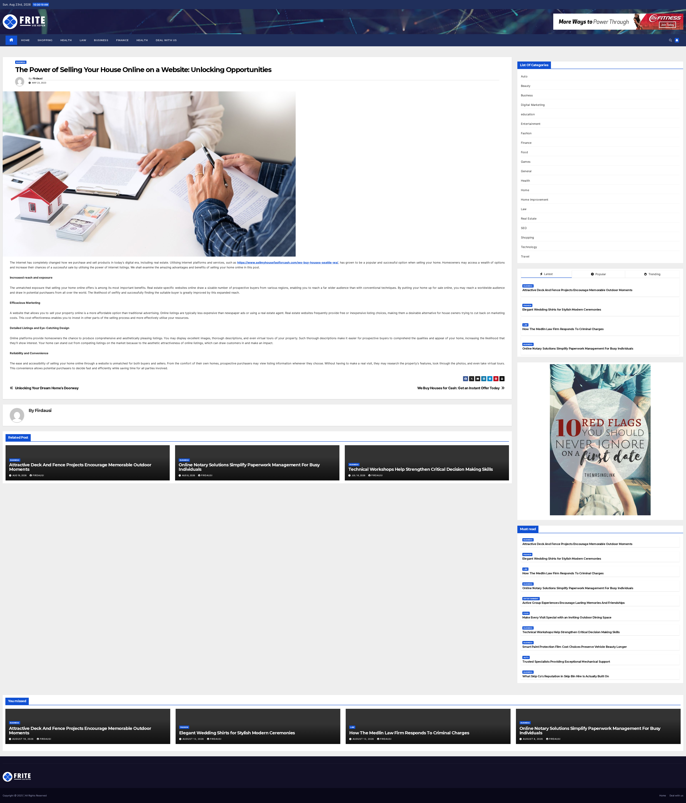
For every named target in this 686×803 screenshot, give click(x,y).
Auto (524, 76)
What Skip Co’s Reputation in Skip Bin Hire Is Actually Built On (565, 676)
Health (66, 40)
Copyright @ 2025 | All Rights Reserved (25, 795)
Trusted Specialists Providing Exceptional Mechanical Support (566, 661)
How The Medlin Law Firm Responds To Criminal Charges (562, 329)
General (526, 171)
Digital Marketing (533, 105)
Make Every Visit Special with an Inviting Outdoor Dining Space (566, 617)
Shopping (45, 40)
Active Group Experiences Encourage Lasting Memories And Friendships (573, 603)
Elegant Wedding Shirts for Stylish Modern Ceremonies (561, 309)
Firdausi (37, 78)
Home (25, 40)
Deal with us (166, 40)
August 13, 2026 (194, 739)
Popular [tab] (600, 274)
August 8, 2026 (533, 739)
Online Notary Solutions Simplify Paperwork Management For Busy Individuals (249, 467)
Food (524, 152)
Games (525, 161)
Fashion (526, 133)
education (528, 114)
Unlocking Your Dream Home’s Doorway (47, 388)
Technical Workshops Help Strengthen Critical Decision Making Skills (420, 469)
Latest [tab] (548, 274)
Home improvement (534, 199)
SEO (524, 228)
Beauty (525, 86)
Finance (122, 40)
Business (101, 40)
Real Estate (528, 218)
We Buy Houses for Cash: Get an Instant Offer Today (458, 388)
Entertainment (531, 124)
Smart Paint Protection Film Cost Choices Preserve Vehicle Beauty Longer (574, 647)
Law (83, 40)
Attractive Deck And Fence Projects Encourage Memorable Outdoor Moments (80, 467)
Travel (525, 256)
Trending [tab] (653, 274)
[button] (670, 40)
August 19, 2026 (23, 739)
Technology (529, 247)
